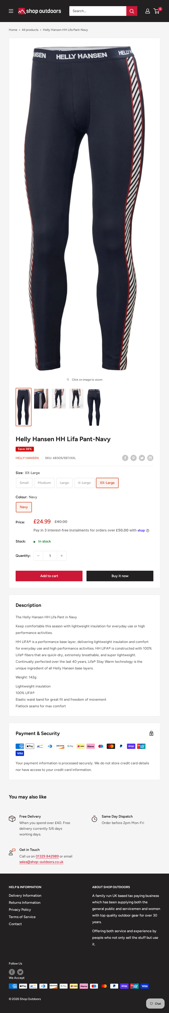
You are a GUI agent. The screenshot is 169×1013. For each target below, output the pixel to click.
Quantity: (23, 556)
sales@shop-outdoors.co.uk (41, 862)
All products (30, 30)
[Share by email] (150, 457)
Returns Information (24, 902)
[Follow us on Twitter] (20, 972)
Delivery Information (25, 895)
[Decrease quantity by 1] (38, 555)
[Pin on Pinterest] (133, 457)
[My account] (147, 11)
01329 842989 (47, 856)
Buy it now (120, 576)
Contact (15, 924)
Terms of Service (22, 917)
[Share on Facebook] (125, 457)
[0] (156, 11)
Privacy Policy (20, 909)
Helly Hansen (27, 458)
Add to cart (49, 576)
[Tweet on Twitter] (142, 457)
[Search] (131, 11)
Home (13, 30)
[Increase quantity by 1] (61, 555)
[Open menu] (11, 11)
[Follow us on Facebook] (12, 972)
